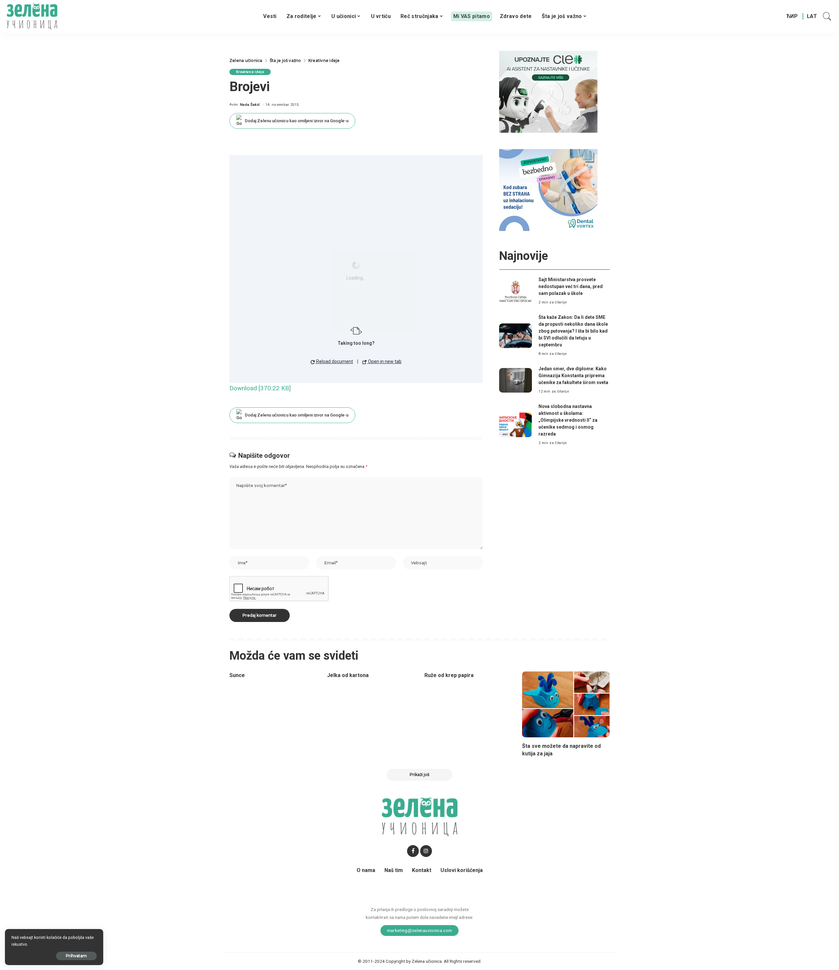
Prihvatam (76, 955)
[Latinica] (812, 16)
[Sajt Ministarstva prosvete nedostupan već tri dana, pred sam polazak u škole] (515, 291)
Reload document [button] (334, 361)
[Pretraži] (827, 16)
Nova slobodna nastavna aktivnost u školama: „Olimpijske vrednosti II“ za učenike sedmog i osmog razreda (567, 420)
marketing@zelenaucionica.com (419, 930)
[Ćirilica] (792, 16)
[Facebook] (413, 851)
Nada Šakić (250, 105)
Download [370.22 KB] (260, 388)
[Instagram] (426, 851)
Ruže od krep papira (449, 675)
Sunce (237, 675)
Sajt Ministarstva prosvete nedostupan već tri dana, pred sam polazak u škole (570, 286)
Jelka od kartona (348, 675)
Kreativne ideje (250, 72)
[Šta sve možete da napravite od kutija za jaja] (566, 704)
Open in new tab (384, 361)
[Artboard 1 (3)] (548, 91)
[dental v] (548, 189)
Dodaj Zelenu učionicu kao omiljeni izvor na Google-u (296, 120)
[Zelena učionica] (32, 16)
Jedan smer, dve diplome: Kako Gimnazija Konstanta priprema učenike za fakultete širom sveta (573, 375)
